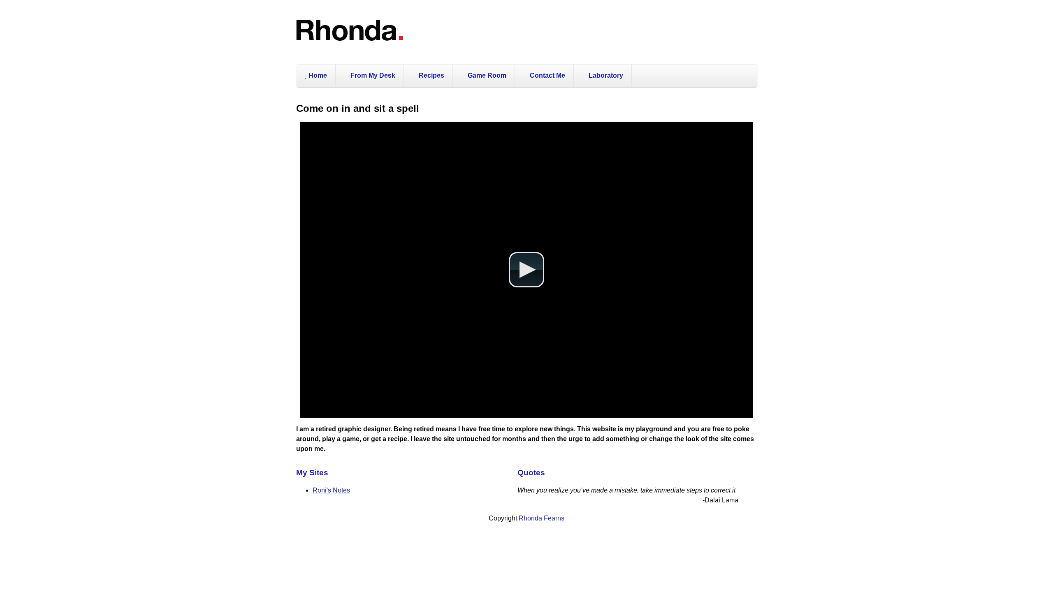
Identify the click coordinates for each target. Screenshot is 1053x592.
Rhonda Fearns (541, 518)
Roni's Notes (331, 490)
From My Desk (372, 75)
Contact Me (546, 75)
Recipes (430, 75)
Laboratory (605, 75)
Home (317, 75)
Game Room (486, 75)
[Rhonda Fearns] (350, 50)
